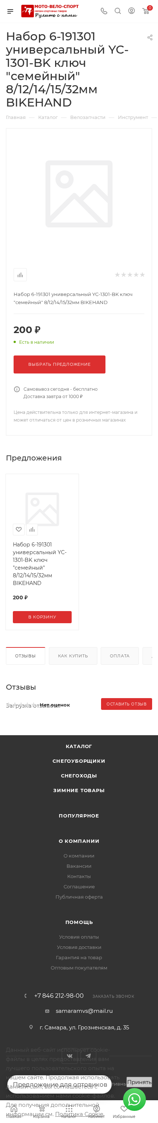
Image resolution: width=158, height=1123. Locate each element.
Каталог (79, 746)
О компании (79, 841)
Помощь (79, 922)
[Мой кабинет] (131, 11)
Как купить (73, 655)
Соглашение (79, 886)
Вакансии (79, 866)
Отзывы (25, 655)
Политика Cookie (79, 1114)
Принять (139, 1082)
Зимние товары (78, 790)
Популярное (79, 816)
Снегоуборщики (79, 761)
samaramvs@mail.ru (84, 1010)
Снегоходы (79, 776)
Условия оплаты (79, 937)
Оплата (120, 655)
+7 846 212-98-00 (59, 996)
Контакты (79, 876)
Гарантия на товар (79, 957)
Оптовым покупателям (79, 968)
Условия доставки (79, 947)
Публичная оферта (79, 897)
